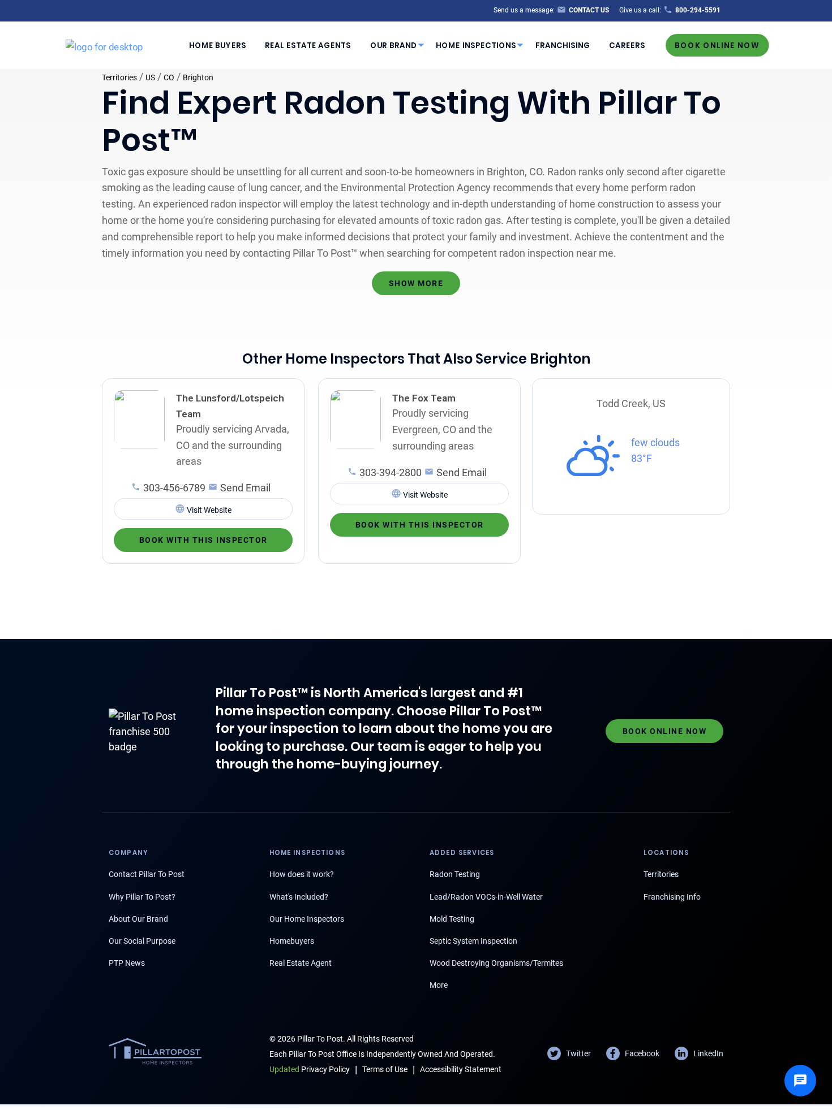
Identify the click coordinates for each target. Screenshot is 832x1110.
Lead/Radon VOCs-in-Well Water (486, 896)
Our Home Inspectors (306, 918)
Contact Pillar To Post (147, 874)
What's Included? (298, 896)
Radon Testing (455, 874)
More (439, 985)
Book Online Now (717, 45)
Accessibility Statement (460, 1069)
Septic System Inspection (473, 940)
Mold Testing (452, 918)
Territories (119, 77)
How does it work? (301, 874)
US (150, 77)
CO (169, 77)
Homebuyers (291, 940)
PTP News (127, 963)
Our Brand (393, 45)
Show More (416, 283)
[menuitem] (217, 45)
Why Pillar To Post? (142, 896)
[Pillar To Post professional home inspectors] (104, 44)
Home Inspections (476, 45)
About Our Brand (138, 918)
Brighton (198, 77)
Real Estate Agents (308, 45)
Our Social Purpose (142, 940)
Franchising (562, 45)
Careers (627, 45)
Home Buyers (217, 45)
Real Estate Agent (300, 963)
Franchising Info (672, 896)
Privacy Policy (309, 1069)
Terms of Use (385, 1069)
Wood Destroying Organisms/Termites (496, 963)
